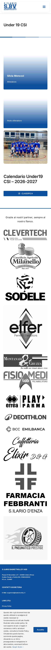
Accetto (40, 629)
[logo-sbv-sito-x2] (10, 3)
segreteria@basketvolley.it (16, 593)
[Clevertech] (25, 229)
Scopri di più (17, 647)
